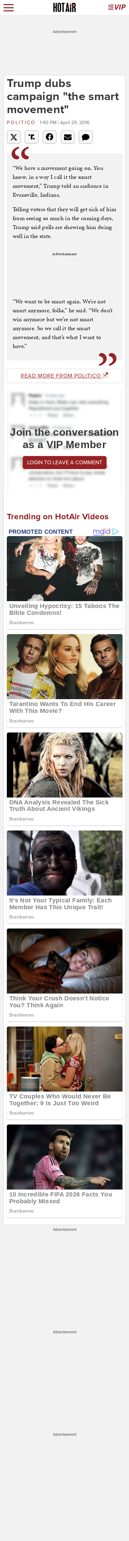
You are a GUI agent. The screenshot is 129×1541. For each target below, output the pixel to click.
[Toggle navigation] (8, 8)
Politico (22, 123)
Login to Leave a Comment (64, 462)
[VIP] (117, 8)
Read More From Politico (62, 375)
